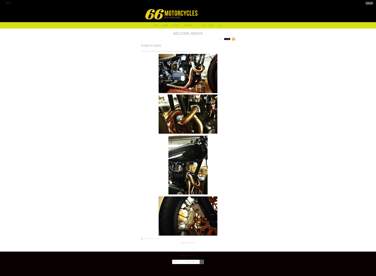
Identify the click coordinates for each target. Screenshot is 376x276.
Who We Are (188, 25)
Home (156, 25)
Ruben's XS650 (151, 45)
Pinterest (351, 3)
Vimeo (360, 3)
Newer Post (191, 242)
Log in (219, 25)
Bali (203, 25)
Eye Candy (176, 25)
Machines (165, 25)
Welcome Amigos (188, 33)
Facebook (346, 3)
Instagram (355, 3)
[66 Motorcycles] (188, 7)
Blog (197, 25)
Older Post (184, 242)
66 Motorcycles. (190, 255)
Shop (211, 25)
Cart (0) (369, 3)
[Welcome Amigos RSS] (233, 39)
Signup (177, 262)
